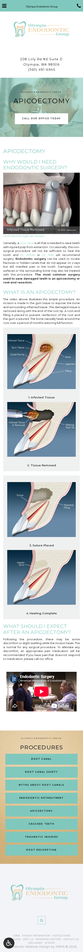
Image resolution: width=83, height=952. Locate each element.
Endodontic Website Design (28, 947)
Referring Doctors (48, 939)
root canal (27, 243)
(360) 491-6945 (41, 70)
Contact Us (71, 939)
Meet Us (28, 939)
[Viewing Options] (9, 943)
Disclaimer (35, 942)
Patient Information (36, 935)
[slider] (41, 230)
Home (16, 935)
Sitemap (49, 942)
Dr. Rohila (27, 255)
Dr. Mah (48, 255)
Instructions (61, 935)
